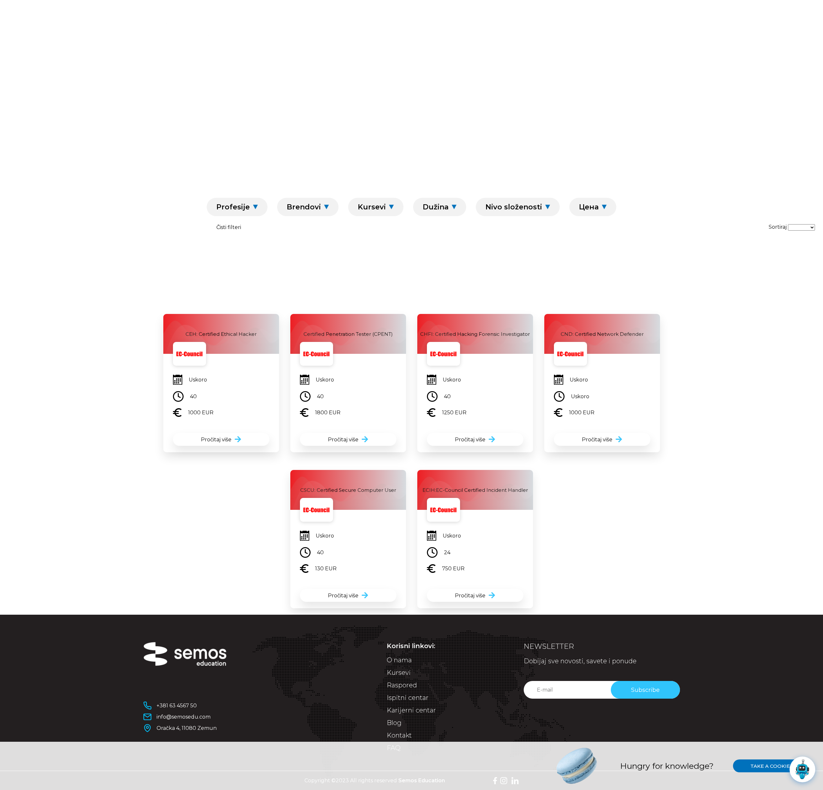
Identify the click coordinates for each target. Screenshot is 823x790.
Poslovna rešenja (461, 61)
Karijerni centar (388, 61)
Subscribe (645, 690)
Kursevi (172, 61)
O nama (273, 61)
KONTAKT (579, 26)
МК (663, 25)
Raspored (215, 61)
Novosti (548, 61)
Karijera (589, 61)
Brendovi (408, 131)
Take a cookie (770, 766)
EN (650, 25)
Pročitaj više (216, 439)
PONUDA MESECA (642, 61)
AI (246, 61)
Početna (365, 131)
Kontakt (399, 735)
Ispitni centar (323, 61)
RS (676, 25)
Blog (513, 61)
